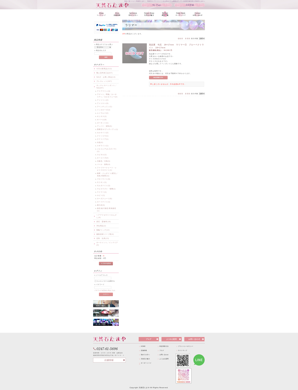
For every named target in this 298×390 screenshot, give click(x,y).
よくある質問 (164, 359)
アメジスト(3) (102, 103)
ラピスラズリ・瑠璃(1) (106, 189)
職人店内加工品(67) (104, 73)
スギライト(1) (102, 146)
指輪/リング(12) (103, 230)
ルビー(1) (101, 195)
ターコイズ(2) (102, 158)
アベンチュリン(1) (104, 106)
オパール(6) (102, 120)
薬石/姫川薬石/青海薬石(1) (106, 209)
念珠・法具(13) (102, 238)
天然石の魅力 (145, 359)
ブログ (161, 350)
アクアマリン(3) (103, 91)
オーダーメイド (146, 363)
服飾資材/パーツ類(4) (105, 234)
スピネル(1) (102, 155)
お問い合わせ (164, 354)
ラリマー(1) (102, 192)
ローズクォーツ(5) (104, 198)
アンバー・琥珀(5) (104, 126)
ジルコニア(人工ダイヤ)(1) (106, 150)
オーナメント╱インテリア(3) (107, 244)
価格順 (180, 38)
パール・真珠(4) (103, 164)
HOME (143, 346)
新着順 (187, 38)
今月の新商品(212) (104, 69)
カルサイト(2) (102, 133)
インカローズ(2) (103, 110)
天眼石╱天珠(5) (103, 161)
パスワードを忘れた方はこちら (104, 290)
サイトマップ (182, 350)
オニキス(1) (102, 116)
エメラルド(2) (102, 113)
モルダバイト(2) (103, 185)
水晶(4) (100, 142)
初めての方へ (145, 354)
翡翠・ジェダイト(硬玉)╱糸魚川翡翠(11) (107, 174)
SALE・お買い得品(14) (106, 77)
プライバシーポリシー (185, 346)
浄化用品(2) (101, 226)
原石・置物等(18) (103, 222)
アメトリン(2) (102, 100)
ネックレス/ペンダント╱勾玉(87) (106, 86)
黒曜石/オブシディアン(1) (107, 129)
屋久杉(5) (101, 205)
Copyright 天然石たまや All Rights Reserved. (149, 387)
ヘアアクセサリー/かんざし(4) (106, 216)
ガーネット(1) (102, 123)
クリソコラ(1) (102, 136)
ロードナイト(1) (103, 202)
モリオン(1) (102, 182)
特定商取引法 (164, 346)
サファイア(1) (102, 139)
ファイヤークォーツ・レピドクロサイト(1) (107, 169)
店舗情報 (144, 350)
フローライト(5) (103, 179)
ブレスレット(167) (104, 81)
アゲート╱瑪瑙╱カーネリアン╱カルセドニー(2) (107, 95)
